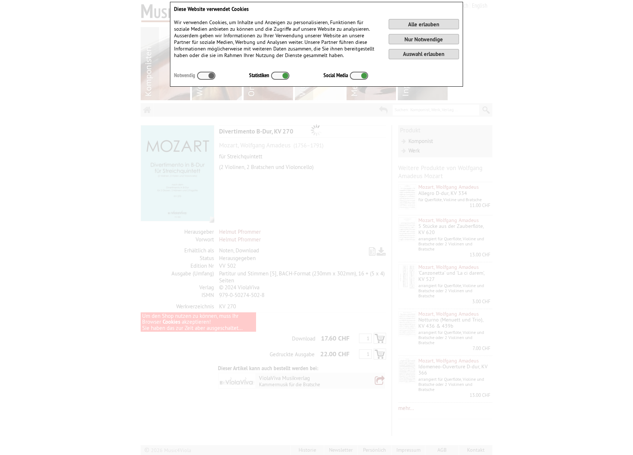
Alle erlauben (423, 24)
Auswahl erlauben (423, 53)
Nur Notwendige (423, 39)
